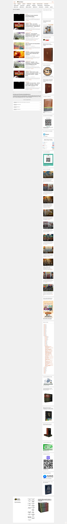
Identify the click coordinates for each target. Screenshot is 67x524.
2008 (44, 372)
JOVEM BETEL (34, 5)
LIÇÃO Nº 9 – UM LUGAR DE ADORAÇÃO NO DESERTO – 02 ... (48, 349)
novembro (46, 337)
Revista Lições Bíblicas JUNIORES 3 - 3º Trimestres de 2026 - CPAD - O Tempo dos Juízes (48, 275)
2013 (44, 367)
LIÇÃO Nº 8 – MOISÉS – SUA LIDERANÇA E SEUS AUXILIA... (48, 353)
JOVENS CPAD (28, 5)
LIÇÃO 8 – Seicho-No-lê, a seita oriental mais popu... (48, 354)
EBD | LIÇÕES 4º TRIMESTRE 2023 (33, 515)
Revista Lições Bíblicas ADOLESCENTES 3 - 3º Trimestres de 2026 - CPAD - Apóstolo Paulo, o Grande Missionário (48, 187)
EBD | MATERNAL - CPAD (33, 512)
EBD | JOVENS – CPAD (29, 503)
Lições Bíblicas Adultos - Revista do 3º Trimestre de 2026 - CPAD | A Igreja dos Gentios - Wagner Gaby (48, 237)
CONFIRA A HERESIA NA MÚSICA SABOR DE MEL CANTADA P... (48, 352)
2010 (44, 370)
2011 (44, 369)
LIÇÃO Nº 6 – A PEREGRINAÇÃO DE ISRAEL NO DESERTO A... (49, 365)
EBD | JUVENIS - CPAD (29, 505)
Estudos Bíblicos (27, 42)
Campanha (26, 14)
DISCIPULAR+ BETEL (47, 5)
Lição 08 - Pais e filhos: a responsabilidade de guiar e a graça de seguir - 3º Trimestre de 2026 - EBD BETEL (48, 250)
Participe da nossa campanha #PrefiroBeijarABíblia (48, 346)
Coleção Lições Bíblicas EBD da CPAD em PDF (29, 517)
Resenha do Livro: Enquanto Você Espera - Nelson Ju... (48, 362)
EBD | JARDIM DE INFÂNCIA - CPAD (29, 512)
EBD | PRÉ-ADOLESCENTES (29, 508)
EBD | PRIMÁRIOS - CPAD (33, 510)
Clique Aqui (27, 20)
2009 (44, 371)
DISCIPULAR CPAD (40, 5)
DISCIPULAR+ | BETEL (29, 514)
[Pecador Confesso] (20, 2)
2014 (44, 335)
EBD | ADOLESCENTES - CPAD (33, 505)
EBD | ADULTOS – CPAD (29, 499)
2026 (44, 324)
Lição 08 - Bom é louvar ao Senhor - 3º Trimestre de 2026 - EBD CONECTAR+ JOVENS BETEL (48, 213)
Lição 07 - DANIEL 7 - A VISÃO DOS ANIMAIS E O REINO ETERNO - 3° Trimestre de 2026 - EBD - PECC (48, 262)
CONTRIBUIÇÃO (29, 520)
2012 (44, 368)
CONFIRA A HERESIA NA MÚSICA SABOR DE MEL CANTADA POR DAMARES (32, 53)
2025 (44, 325)
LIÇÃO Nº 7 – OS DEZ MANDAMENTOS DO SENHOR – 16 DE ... (49, 360)
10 (44, 286)
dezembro (46, 336)
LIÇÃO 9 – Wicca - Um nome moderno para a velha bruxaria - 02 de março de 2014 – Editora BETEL (32, 25)
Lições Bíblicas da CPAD (28, 32)
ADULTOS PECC (22, 5)
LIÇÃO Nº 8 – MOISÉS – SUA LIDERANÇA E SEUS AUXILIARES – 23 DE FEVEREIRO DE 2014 (32, 63)
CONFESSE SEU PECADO (33, 518)
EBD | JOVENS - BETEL (33, 503)
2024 (44, 326)
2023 (44, 327)
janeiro (46, 366)
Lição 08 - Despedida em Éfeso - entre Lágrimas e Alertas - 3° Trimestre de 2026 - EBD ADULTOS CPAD (48, 174)
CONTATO (33, 516)
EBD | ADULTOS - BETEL (33, 499)
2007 (44, 373)
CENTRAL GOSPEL (16, 5)
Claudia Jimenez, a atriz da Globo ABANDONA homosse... (48, 361)
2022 (44, 328)
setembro (46, 339)
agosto (46, 340)
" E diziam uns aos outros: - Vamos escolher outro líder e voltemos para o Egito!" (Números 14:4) (32, 84)
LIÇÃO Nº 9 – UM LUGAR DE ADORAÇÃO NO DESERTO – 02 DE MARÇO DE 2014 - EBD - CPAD (32, 35)
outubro (46, 338)
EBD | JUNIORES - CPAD (33, 507)
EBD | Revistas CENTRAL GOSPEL (33, 501)
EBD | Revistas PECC (29, 501)
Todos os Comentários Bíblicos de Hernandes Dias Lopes (48, 289)
